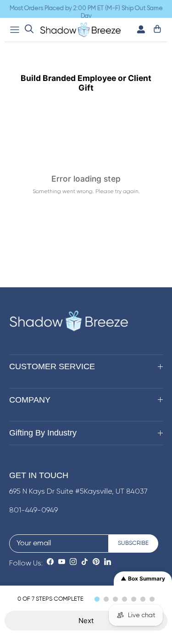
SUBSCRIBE (133, 543)
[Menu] (15, 30)
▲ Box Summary (143, 578)
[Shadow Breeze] (80, 29)
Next (86, 620)
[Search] (29, 30)
